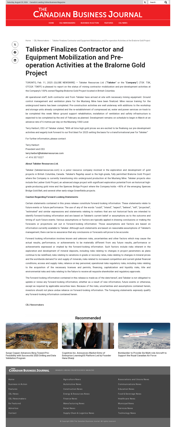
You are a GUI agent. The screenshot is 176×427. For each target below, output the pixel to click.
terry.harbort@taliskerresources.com (45, 153)
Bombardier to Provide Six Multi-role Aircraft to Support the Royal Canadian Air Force (142, 354)
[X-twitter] (145, 2)
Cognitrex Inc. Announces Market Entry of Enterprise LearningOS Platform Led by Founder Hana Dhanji (86, 355)
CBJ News (123, 23)
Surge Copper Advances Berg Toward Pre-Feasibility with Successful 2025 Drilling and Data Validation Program (31, 355)
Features (108, 23)
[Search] (166, 2)
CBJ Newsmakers (67, 23)
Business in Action (90, 23)
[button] (15, 44)
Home (51, 23)
